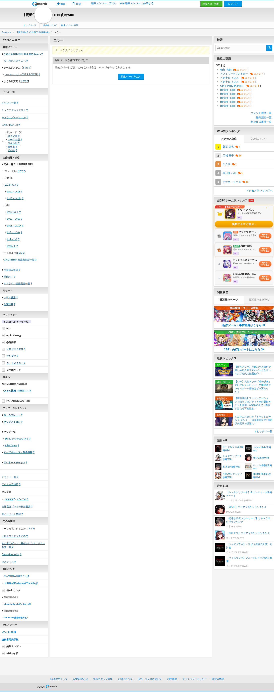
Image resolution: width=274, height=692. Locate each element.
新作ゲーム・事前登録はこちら (242, 325)
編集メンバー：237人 (103, 3)
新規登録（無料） (212, 3)
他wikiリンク (13, 590)
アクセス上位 (229, 138)
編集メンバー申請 (69, 25)
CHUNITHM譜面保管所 (14, 618)
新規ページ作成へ (131, 76)
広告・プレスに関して (150, 679)
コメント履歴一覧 (261, 113)
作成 (78, 4)
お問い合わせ (125, 679)
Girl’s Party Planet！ (240, 85)
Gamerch (39, 4)
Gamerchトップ (59, 679)
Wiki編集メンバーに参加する (137, 3)
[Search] (269, 48)
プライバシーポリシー (194, 679)
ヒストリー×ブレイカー (242, 73)
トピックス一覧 (263, 431)
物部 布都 (234, 69)
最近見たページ (229, 299)
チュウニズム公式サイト (15, 576)
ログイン (233, 3)
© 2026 (41, 686)
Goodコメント (259, 138)
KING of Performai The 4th (20, 583)
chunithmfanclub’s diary (16, 604)
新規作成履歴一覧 (261, 121)
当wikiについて (50, 25)
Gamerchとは (80, 679)
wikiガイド (12, 653)
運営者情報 (218, 679)
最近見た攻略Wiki (259, 299)
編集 (62, 4)
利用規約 (172, 679)
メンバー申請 (9, 632)
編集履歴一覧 (264, 117)
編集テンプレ (13, 646)
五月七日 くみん (238, 77)
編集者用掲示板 (10, 639)
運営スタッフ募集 (103, 679)
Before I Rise (236, 89)
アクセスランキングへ (259, 190)
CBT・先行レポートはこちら (242, 349)
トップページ (29, 25)
